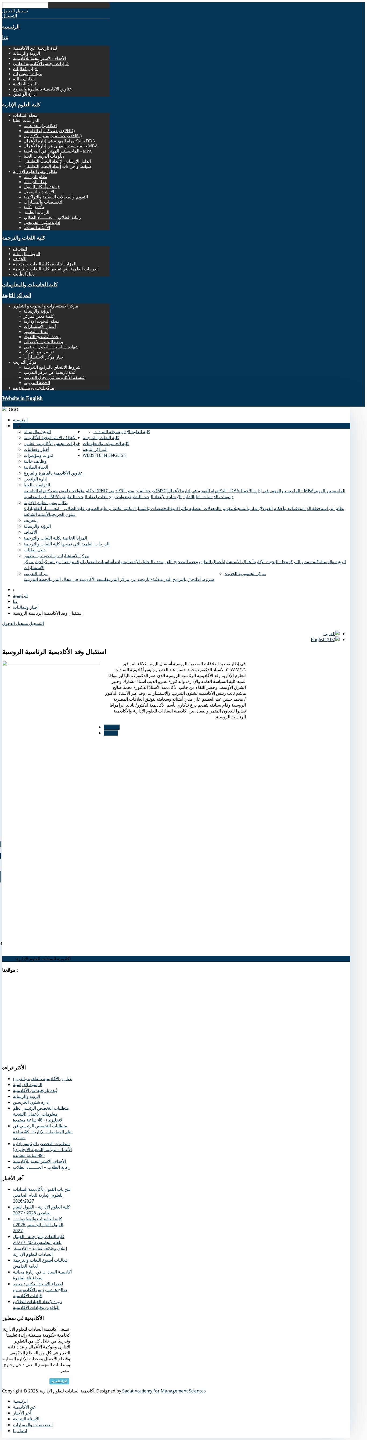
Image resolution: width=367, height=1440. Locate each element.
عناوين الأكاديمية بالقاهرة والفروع (42, 89)
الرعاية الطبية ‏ (36, 212)
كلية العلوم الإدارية (21, 104)
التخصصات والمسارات (43, 202)
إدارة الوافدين (25, 94)
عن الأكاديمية (24, 1407)
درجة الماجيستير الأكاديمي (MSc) (53, 135)
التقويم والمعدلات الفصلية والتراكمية (56, 197)
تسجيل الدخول (15, 623)
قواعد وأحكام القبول (42, 186)
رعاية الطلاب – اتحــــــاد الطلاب (52, 217)
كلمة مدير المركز (39, 316)
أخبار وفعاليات (25, 68)
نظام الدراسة (35, 176)
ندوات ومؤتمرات (27, 73)
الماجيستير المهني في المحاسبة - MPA (58, 151)
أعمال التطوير (36, 331)
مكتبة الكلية (34, 207)
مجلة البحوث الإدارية (41, 321)
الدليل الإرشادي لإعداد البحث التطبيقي (57, 161)
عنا (5, 37)
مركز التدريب (25, 362)
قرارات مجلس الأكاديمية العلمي (41, 63)
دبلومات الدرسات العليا (44, 156)
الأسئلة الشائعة (37, 227)
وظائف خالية (24, 79)
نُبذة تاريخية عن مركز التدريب (49, 372)
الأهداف (19, 258)
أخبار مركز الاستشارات (44, 357)
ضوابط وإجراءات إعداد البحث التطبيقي (58, 166)
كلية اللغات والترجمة (23, 238)
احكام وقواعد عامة (40, 125)
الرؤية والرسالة (26, 53)
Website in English (22, 398)
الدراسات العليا (37, 485)
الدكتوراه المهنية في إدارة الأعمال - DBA (59, 141)
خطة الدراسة (35, 181)
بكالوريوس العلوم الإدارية (35, 171)
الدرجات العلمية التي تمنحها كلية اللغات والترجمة (56, 269)
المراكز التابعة (16, 295)
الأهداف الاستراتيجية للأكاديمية (39, 58)
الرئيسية (11, 27)
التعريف (20, 248)
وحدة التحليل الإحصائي (43, 341)
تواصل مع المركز (39, 352)
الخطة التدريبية (37, 382)
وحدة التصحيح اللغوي (42, 336)
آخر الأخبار (22, 1413)
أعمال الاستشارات (40, 326)
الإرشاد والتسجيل (39, 192)
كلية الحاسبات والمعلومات (29, 284)
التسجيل (36, 623)
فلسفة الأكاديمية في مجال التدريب (54, 377)
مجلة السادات (25, 115)
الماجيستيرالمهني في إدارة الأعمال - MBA (61, 146)
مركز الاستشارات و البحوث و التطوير (45, 306)
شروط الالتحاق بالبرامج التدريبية (52, 367)
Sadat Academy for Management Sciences (164, 1391)
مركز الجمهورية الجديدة (33, 387)
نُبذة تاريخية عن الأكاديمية (35, 48)
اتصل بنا (9, 958)
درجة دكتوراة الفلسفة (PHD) (49, 130)
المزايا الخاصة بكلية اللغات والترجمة (44, 264)
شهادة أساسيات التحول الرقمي (51, 347)
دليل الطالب (24, 274)
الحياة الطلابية (25, 84)
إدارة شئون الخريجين (42, 222)
